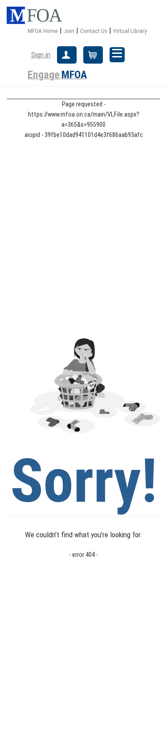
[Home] (38, 15)
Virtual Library (130, 30)
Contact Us (93, 30)
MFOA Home (43, 30)
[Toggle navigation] (117, 54)
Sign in (40, 54)
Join (69, 30)
